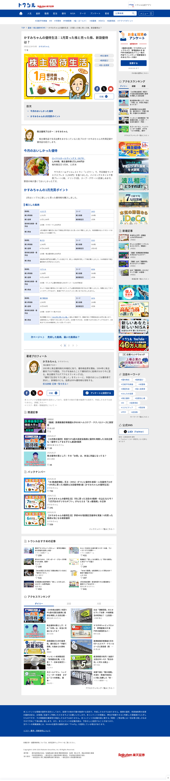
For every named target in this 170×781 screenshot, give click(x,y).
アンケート (95, 13)
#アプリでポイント (125, 20)
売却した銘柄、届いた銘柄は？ (64, 337)
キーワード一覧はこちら (138, 417)
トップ (21, 13)
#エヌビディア (127, 407)
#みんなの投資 (127, 393)
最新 (38, 13)
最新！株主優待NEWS (37, 27)
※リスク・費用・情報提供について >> (41, 405)
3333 (93, 240)
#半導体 (57, 20)
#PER (123, 412)
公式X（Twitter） (136, 431)
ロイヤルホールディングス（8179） (68, 158)
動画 (47, 13)
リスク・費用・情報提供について (37, 731)
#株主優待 (104, 55)
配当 (55, 13)
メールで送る (110, 89)
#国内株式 (125, 379)
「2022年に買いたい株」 (60, 317)
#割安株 (142, 407)
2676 (93, 298)
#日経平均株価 (41, 20)
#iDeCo (102, 20)
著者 (107, 13)
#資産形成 (125, 389)
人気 (29, 13)
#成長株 (134, 412)
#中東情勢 (67, 20)
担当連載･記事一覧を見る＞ (56, 384)
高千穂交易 (44, 298)
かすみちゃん (44, 46)
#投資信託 (111, 20)
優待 (64, 13)
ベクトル (43, 269)
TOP (23, 27)
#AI (50, 20)
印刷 (101, 96)
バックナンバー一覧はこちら (101, 529)
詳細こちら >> (40, 402)
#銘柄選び (104, 60)
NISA (72, 13)
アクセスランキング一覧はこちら (99, 688)
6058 (93, 269)
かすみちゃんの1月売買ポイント (45, 116)
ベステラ (43, 211)
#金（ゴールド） (80, 20)
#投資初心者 (140, 398)
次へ (77, 345)
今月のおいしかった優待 (41, 110)
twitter (104, 89)
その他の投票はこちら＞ (140, 73)
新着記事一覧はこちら (139, 279)
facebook (97, 89)
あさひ (42, 240)
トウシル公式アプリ (143, 5)
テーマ (83, 13)
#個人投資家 (104, 65)
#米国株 (93, 20)
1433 (93, 211)
